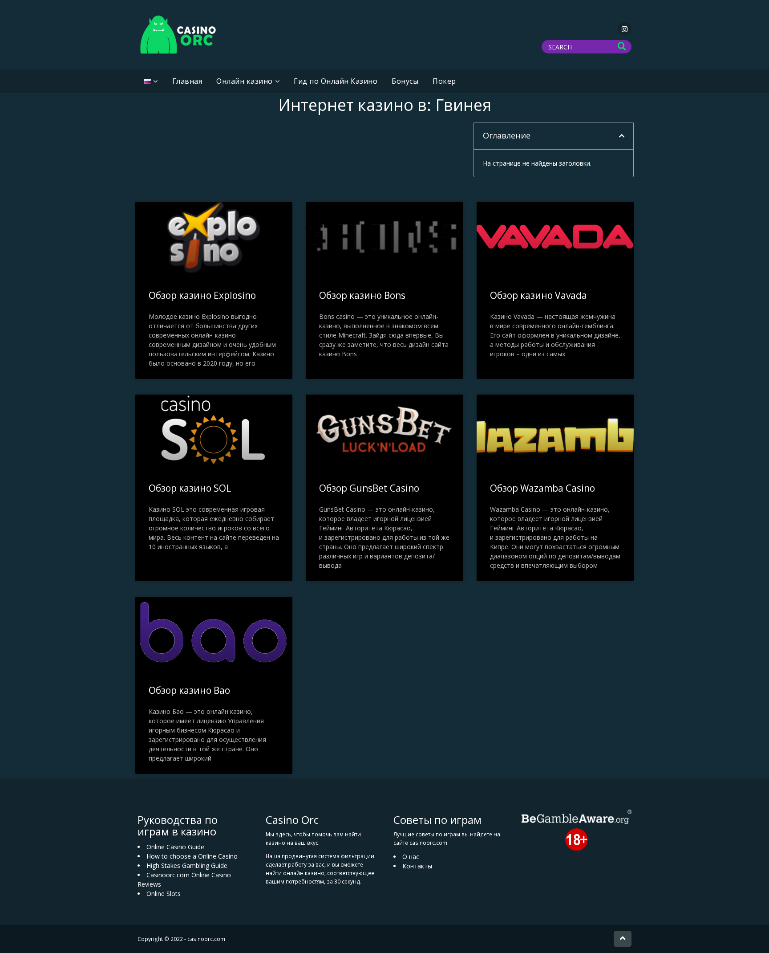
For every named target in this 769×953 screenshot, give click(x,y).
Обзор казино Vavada (538, 295)
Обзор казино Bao (189, 690)
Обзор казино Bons (362, 295)
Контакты (417, 866)
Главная (187, 81)
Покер (444, 81)
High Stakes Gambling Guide (186, 865)
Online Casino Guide (175, 847)
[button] (621, 136)
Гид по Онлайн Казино (335, 81)
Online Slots (163, 893)
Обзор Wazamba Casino (542, 488)
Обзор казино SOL (190, 488)
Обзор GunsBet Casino (369, 488)
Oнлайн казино (244, 81)
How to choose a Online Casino (192, 856)
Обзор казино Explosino (202, 295)
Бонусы (405, 81)
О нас (410, 856)
